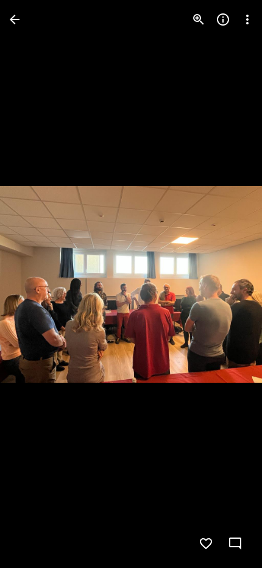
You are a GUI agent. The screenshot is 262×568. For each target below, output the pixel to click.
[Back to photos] (14, 19)
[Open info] (223, 19)
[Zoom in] (198, 19)
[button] (34, 284)
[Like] (206, 543)
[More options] (247, 19)
